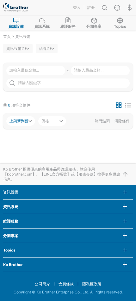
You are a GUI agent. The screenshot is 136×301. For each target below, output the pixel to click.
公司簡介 (42, 283)
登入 (77, 7)
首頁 (7, 36)
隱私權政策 (91, 283)
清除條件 (122, 121)
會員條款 (66, 283)
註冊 (91, 7)
